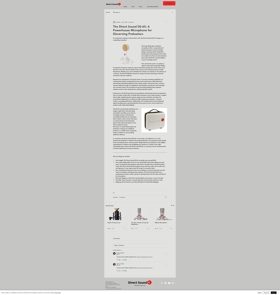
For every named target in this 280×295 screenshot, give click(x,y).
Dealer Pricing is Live (114, 222)
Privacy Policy (57, 292)
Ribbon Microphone (161, 222)
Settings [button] (260, 292)
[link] (169, 3)
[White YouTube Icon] (169, 283)
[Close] (278, 292)
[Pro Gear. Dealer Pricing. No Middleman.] (140, 214)
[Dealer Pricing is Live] (116, 214)
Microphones (116, 12)
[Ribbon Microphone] (163, 214)
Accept (273, 292)
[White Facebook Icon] (162, 283)
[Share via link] (113, 192)
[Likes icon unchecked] (117, 260)
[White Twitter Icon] (165, 283)
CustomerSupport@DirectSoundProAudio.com (113, 288)
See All (172, 205)
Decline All (266, 292)
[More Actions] (166, 253)
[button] (172, 12)
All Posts (108, 12)
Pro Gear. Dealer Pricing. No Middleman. (140, 223)
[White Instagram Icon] (173, 283)
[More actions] (166, 22)
